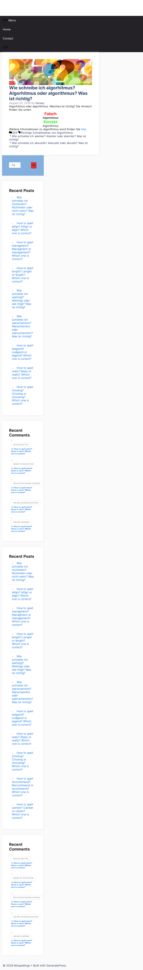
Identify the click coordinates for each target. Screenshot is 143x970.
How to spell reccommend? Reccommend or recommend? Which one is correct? (22, 787)
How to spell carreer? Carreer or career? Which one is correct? (22, 811)
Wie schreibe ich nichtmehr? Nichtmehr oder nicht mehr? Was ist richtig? (23, 206)
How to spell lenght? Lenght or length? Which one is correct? (22, 274)
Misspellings (17, 8)
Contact (8, 38)
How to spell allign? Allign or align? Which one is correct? (22, 228)
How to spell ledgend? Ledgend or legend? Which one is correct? (22, 352)
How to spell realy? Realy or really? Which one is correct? (22, 373)
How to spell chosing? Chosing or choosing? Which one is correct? (22, 395)
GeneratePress (56, 965)
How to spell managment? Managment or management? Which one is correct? (22, 251)
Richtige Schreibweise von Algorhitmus (47, 132)
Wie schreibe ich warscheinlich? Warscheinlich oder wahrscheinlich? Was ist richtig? (22, 326)
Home (7, 29)
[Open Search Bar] (5, 47)
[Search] (33, 165)
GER (14, 132)
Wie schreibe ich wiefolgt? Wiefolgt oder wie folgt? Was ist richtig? (21, 299)
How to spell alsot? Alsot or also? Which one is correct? (21, 451)
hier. (84, 129)
